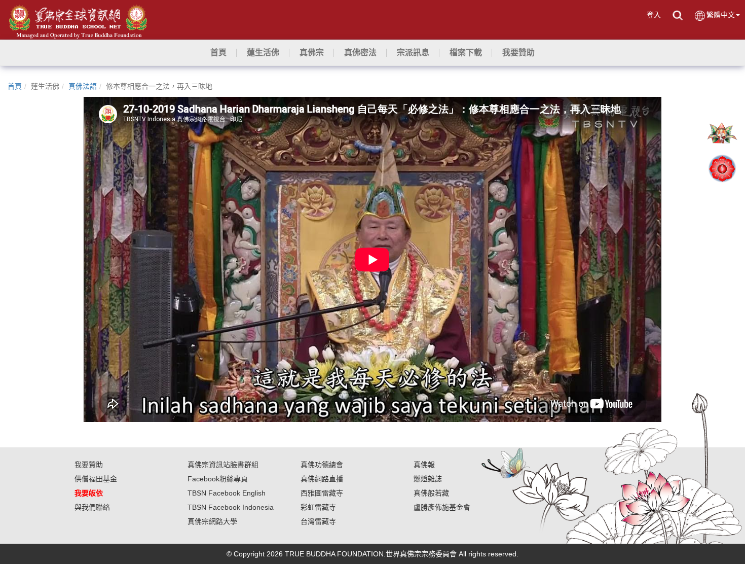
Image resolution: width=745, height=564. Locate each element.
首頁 (15, 86)
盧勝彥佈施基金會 (442, 507)
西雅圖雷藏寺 (322, 493)
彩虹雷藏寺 (318, 507)
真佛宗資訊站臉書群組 (223, 465)
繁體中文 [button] (720, 15)
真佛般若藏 (431, 493)
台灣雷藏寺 (318, 521)
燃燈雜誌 (428, 479)
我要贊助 (88, 465)
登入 (654, 15)
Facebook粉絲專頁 (218, 479)
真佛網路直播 (322, 479)
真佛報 (424, 465)
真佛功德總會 (322, 465)
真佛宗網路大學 (212, 521)
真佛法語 (82, 86)
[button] (263, 52)
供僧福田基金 (95, 479)
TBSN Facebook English (227, 493)
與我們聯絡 (92, 507)
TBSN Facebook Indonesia (231, 507)
